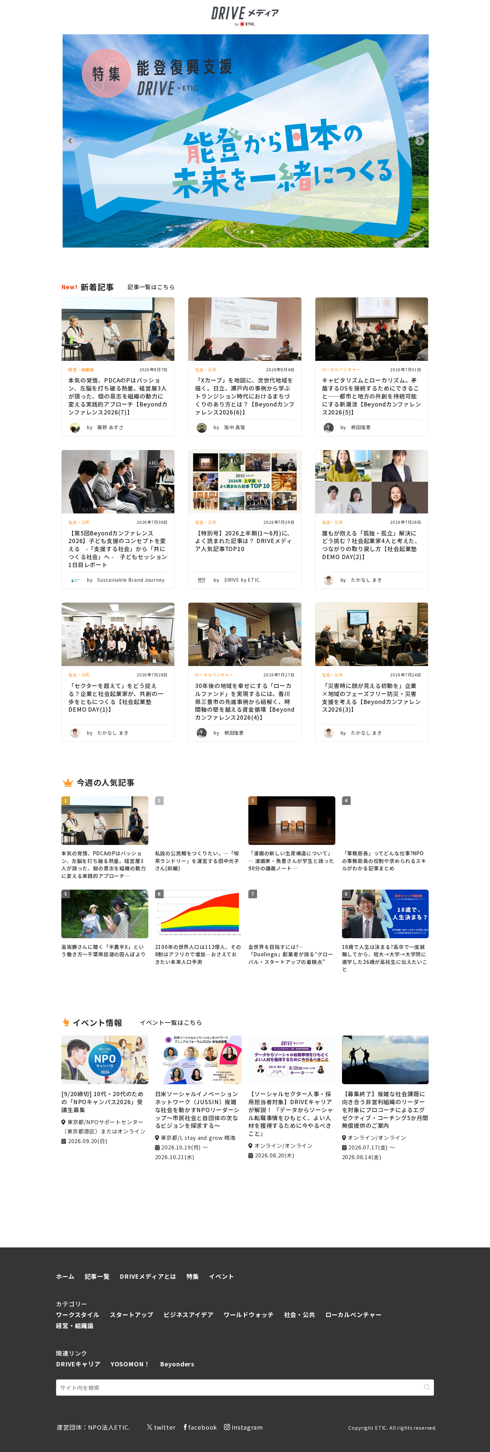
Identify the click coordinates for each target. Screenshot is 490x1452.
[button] (427, 1387)
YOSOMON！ (130, 1363)
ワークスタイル (78, 1314)
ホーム (65, 1276)
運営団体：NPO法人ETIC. (93, 1427)
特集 (192, 1276)
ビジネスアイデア (189, 1314)
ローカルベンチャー (353, 1314)
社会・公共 (299, 1314)
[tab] (238, 232)
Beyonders (177, 1363)
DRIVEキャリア (78, 1363)
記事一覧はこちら (151, 287)
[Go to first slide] (419, 141)
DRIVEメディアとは (148, 1276)
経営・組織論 (75, 1325)
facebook (202, 1427)
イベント (221, 1276)
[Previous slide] (70, 141)
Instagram (247, 1427)
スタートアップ (132, 1314)
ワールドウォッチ (249, 1314)
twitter (165, 1427)
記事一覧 (97, 1276)
